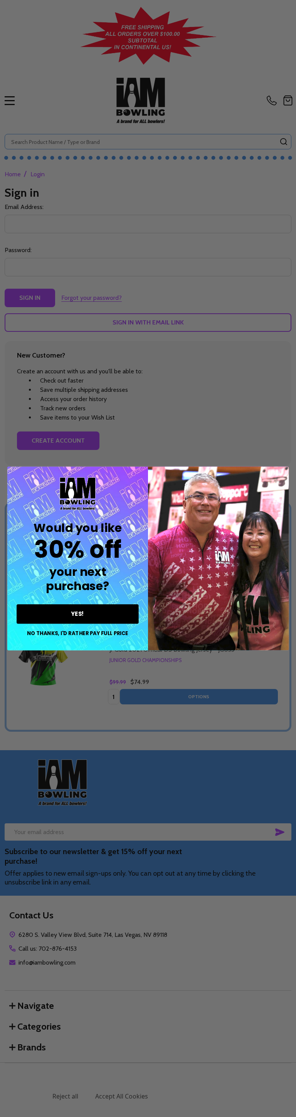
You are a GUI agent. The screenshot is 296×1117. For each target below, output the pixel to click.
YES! (77, 614)
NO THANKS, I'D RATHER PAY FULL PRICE (77, 633)
